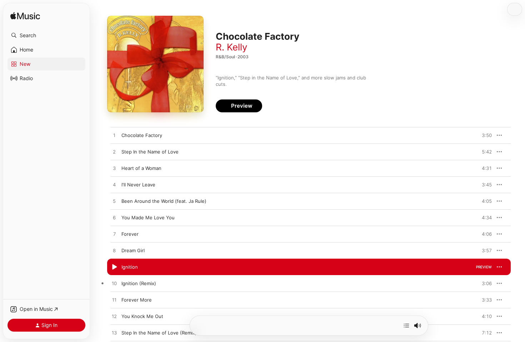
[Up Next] (406, 326)
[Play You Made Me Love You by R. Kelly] (114, 218)
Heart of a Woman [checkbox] (141, 168)
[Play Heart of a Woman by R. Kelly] (114, 168)
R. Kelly (231, 47)
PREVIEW (484, 135)
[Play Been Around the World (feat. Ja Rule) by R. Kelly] (114, 201)
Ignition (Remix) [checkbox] (138, 283)
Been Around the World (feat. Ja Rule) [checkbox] (163, 201)
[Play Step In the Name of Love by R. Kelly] (114, 152)
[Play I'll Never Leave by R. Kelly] (114, 185)
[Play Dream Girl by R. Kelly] (114, 251)
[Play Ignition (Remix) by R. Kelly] (114, 283)
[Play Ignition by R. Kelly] (114, 267)
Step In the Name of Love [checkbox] (150, 152)
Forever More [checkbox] (136, 300)
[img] (25, 16)
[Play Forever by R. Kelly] (114, 234)
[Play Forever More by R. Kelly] (114, 300)
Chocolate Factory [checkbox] (141, 135)
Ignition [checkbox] (129, 267)
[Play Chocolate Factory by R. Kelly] (114, 135)
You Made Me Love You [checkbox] (148, 217)
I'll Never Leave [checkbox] (138, 184)
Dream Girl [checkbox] (133, 250)
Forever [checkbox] (130, 234)
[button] (46, 35)
